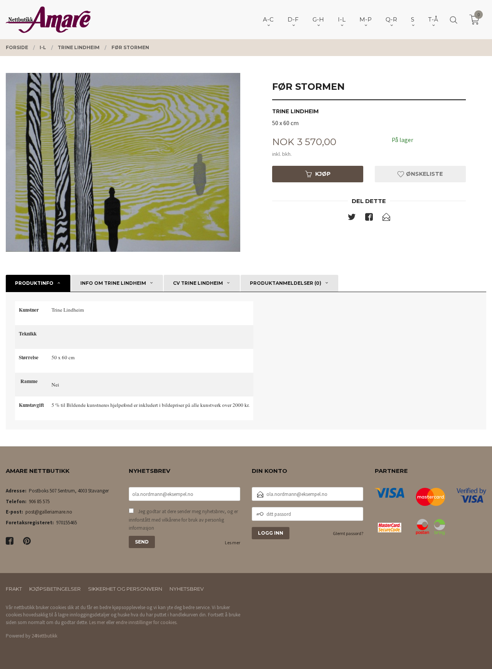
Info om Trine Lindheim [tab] (113, 283)
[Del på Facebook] (369, 218)
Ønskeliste (423, 173)
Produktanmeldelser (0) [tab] (285, 283)
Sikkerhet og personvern (125, 589)
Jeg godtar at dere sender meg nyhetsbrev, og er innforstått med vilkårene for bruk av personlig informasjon (183, 519)
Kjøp (323, 173)
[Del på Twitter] (352, 218)
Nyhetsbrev (187, 589)
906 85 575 (39, 501)
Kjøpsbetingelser (55, 589)
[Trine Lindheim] (123, 162)
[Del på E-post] (386, 218)
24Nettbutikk (44, 636)
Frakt (14, 589)
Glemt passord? (348, 533)
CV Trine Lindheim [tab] (198, 283)
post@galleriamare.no (48, 512)
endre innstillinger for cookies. (147, 622)
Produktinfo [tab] (34, 283)
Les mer (232, 542)
